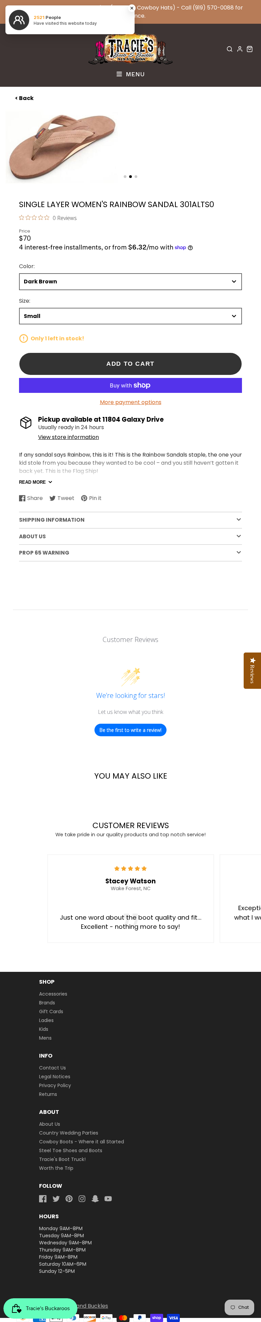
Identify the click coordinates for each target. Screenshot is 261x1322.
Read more (32, 482)
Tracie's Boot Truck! (62, 1159)
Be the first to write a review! (130, 730)
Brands (47, 1002)
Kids (43, 1029)
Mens (45, 1038)
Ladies (46, 1020)
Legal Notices (54, 1076)
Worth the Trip (56, 1168)
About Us (49, 1124)
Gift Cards (51, 1011)
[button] (125, 176)
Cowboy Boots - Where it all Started (81, 1141)
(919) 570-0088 (213, 8)
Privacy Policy (55, 1085)
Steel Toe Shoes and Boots (70, 1150)
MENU (134, 74)
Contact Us (52, 1067)
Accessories (53, 993)
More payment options (130, 402)
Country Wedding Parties (68, 1132)
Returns (48, 1094)
